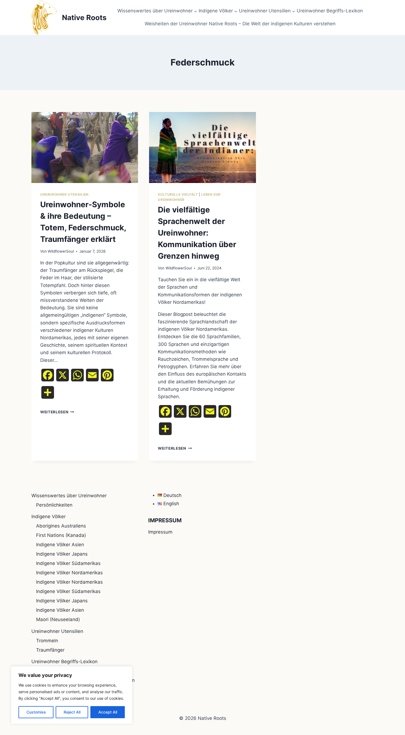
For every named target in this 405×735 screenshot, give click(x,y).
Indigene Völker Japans (62, 554)
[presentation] (84, 147)
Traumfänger (50, 650)
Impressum (160, 532)
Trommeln (47, 640)
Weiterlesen (57, 412)
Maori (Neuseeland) (58, 619)
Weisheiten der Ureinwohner (176, 23)
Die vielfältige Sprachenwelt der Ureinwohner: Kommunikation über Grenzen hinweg (197, 233)
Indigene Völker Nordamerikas (69, 572)
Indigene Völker (48, 516)
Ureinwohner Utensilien (64, 194)
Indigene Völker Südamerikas (68, 563)
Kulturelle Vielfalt (178, 194)
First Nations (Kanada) (61, 535)
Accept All (107, 712)
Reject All (72, 712)
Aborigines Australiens (61, 526)
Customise (36, 712)
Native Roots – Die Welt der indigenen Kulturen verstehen (272, 23)
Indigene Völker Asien (60, 544)
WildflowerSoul (61, 251)
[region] (71, 695)
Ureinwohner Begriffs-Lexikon (330, 10)
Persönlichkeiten (54, 505)
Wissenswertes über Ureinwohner (69, 495)
